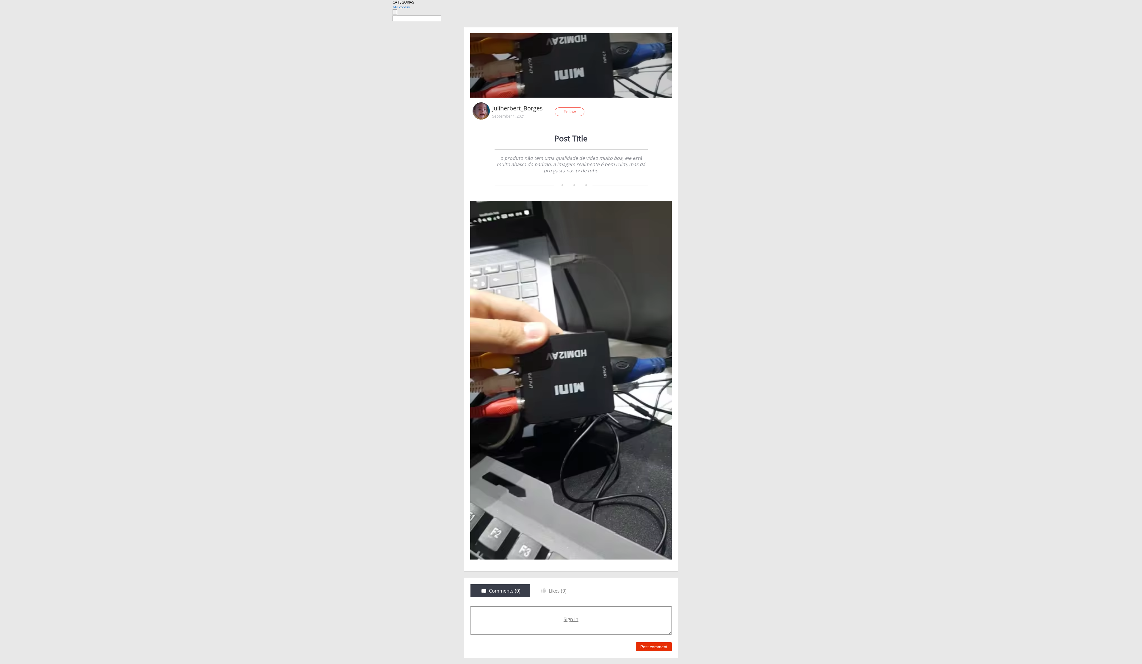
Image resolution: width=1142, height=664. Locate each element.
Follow (570, 111)
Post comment (653, 646)
